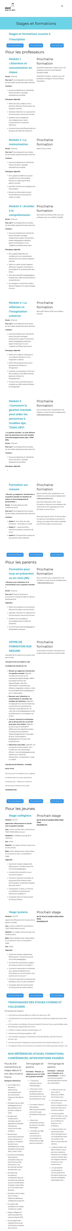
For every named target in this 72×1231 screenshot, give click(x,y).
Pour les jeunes (56, 45)
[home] (10, 6)
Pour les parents (36, 45)
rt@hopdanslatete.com (45, 415)
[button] (62, 6)
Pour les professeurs (15, 45)
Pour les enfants (57, 995)
